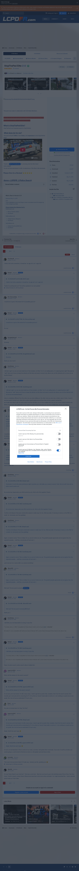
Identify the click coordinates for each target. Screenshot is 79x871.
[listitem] (39, 430)
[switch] (59, 434)
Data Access (39, 461)
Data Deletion (30, 461)
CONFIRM (28, 456)
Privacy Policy (48, 461)
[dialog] (39, 435)
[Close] (66, 409)
